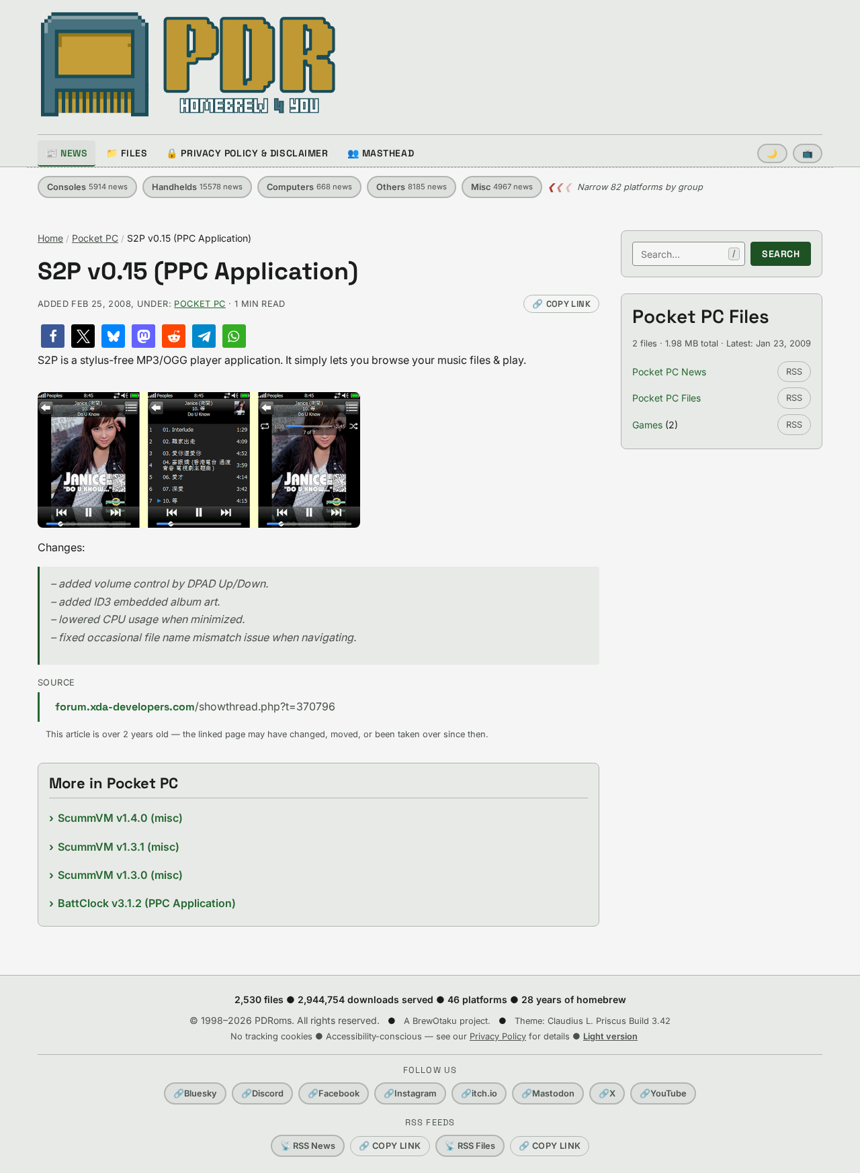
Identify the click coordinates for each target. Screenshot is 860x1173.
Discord (262, 1093)
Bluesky (195, 1093)
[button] (52, 336)
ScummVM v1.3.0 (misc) (120, 875)
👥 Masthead (381, 153)
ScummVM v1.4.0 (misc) (120, 818)
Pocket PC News (669, 371)
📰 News (66, 153)
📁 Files (126, 153)
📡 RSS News (307, 1146)
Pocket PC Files (666, 398)
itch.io (479, 1093)
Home (50, 238)
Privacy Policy (498, 1036)
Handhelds (197, 187)
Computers (309, 187)
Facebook (333, 1093)
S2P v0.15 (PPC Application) (198, 271)
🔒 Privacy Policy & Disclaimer (247, 153)
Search (781, 254)
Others (411, 187)
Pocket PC (95, 238)
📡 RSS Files (470, 1146)
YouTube (663, 1093)
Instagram (410, 1093)
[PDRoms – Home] (188, 64)
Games (647, 424)
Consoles (87, 187)
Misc (502, 187)
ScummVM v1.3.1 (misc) (118, 846)
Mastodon (547, 1093)
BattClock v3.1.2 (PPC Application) (147, 903)
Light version (610, 1036)
